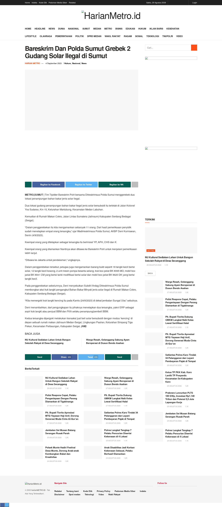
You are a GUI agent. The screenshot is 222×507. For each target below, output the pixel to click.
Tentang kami (72, 491)
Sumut (86, 28)
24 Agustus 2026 (54, 461)
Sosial (139, 36)
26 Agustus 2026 (113, 423)
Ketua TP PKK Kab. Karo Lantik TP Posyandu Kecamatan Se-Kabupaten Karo (179, 376)
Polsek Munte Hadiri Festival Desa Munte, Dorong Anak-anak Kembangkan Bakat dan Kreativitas (62, 452)
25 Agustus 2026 (54, 437)
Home (27, 2)
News (52, 28)
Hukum (142, 28)
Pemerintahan (63, 36)
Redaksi (72, 2)
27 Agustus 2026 (113, 388)
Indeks (34, 2)
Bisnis (118, 28)
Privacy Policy (103, 491)
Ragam (128, 36)
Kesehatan (172, 28)
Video (179, 36)
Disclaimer (59, 494)
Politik (79, 36)
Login (194, 2)
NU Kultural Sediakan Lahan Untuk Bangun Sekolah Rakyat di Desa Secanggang (48, 341)
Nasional (73, 28)
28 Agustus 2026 (54, 388)
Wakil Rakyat (113, 36)
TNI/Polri (167, 36)
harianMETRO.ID (38, 490)
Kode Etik (43, 2)
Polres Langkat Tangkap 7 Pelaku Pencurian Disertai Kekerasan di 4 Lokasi (117, 433)
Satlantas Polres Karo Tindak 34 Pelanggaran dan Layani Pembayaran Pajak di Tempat (121, 416)
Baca (150, 273)
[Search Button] (194, 48)
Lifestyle (30, 36)
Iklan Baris (156, 28)
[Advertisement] (81, 156)
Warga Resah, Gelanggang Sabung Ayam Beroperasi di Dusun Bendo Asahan (107, 341)
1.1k (66, 388)
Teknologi (152, 36)
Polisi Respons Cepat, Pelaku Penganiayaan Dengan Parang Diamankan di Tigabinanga (61, 398)
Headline (40, 28)
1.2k (125, 388)
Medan (97, 28)
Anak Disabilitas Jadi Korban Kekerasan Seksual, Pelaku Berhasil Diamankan (119, 450)
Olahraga (46, 36)
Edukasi (130, 28)
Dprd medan (94, 36)
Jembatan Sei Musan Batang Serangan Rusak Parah (60, 431)
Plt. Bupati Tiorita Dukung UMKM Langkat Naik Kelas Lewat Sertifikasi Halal (118, 398)
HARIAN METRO (32, 63)
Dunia (61, 28)
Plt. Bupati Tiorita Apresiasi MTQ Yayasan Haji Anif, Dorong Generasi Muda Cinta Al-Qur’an (62, 416)
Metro (108, 28)
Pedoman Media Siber (58, 2)
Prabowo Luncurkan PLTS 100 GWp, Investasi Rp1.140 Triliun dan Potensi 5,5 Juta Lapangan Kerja (180, 397)
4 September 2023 (54, 63)
